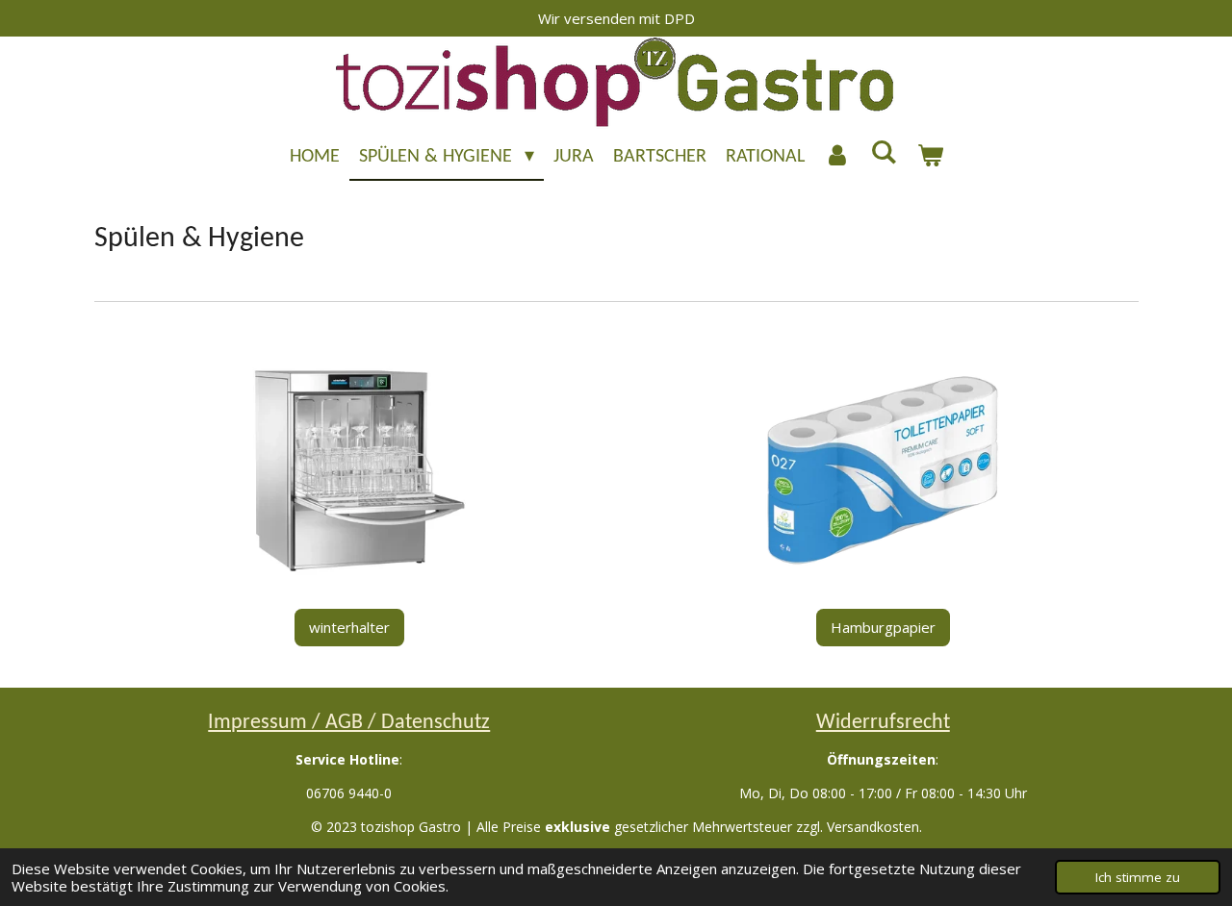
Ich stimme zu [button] (1137, 877)
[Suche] (883, 154)
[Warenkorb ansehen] (930, 157)
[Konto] (837, 157)
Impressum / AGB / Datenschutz (349, 723)
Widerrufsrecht (883, 723)
